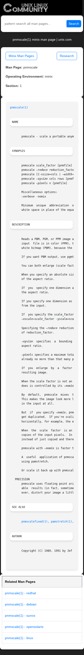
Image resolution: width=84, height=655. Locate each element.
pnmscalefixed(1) (34, 521)
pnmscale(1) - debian (20, 604)
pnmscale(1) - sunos (20, 615)
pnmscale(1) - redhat (20, 593)
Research (67, 56)
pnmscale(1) (19, 107)
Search (74, 23)
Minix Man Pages (21, 56)
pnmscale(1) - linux (19, 638)
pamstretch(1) (61, 521)
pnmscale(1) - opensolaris (24, 627)
